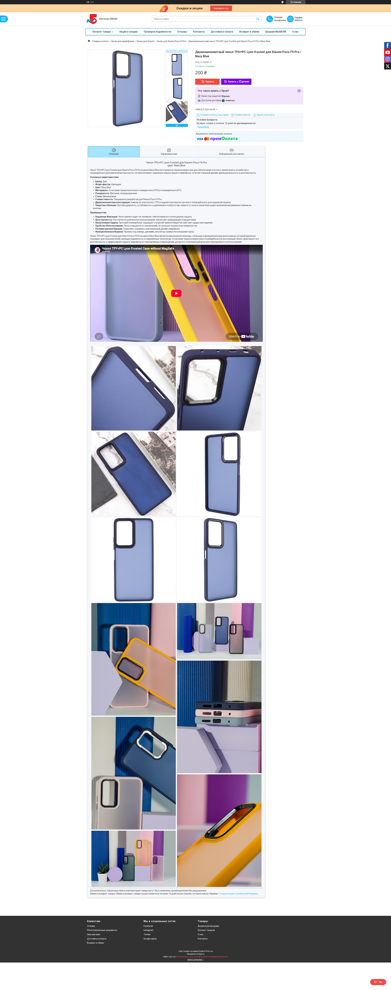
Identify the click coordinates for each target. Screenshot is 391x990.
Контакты (199, 31)
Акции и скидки (128, 31)
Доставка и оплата (222, 31)
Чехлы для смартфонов (122, 41)
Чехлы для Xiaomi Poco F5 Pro (171, 41)
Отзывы (182, 31)
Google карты (150, 938)
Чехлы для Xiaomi (145, 41)
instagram (148, 930)
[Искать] (257, 19)
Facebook (148, 926)
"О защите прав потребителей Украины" (238, 893)
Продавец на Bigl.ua (195, 954)
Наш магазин (93, 934)
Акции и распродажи (208, 926)
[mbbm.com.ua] (91, 19)
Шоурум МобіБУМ (275, 31)
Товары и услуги (100, 41)
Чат (380, 982)
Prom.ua (209, 951)
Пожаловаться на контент (187, 957)
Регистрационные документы (102, 930)
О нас (295, 31)
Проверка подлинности (157, 31)
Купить (210, 81)
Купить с (233, 81)
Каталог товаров (206, 930)
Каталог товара (102, 31)
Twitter (147, 934)
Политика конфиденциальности (214, 957)
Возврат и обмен (249, 31)
